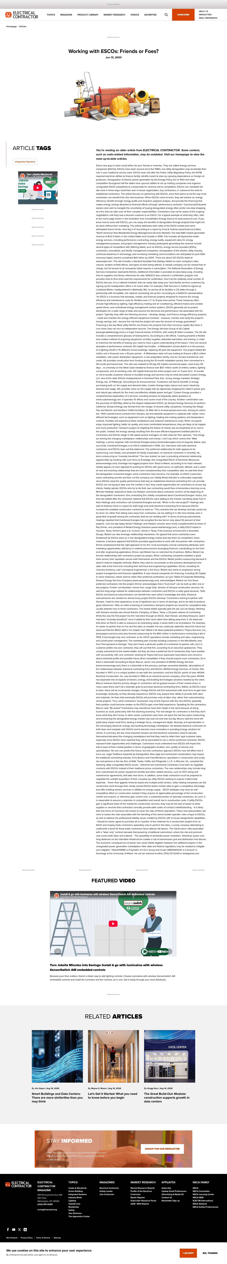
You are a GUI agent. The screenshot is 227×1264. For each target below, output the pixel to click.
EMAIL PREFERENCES (208, 18)
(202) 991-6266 (45, 1204)
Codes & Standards (77, 1188)
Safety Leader (106, 1191)
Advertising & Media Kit (173, 1194)
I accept (188, 1253)
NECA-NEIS (198, 1197)
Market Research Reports (143, 1188)
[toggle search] (166, 14)
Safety (71, 1210)
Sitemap (57, 1238)
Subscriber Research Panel (143, 1200)
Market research (114, 14)
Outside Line (74, 1204)
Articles (23, 26)
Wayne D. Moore (99, 1088)
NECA (195, 1188)
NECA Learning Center (203, 1194)
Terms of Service (43, 1238)
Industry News (75, 1197)
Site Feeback (11, 1238)
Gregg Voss (153, 1088)
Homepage (11, 26)
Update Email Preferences (174, 1191)
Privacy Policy (27, 1238)
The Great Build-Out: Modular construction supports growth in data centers (167, 1097)
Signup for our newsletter (162, 1149)
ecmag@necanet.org (47, 1209)
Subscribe (183, 14)
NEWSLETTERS (205, 15)
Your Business (75, 1213)
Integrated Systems (25, 161)
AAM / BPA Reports (140, 1204)
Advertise (150, 14)
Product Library (87, 14)
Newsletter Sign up (171, 1200)
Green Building (75, 1191)
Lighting (72, 1200)
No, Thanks (210, 1253)
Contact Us (167, 1197)
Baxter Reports (138, 1197)
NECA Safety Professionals (205, 1207)
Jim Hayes (40, 1088)
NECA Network (200, 1204)
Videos (134, 14)
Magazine (66, 14)
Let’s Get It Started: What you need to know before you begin (112, 1096)
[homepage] (21, 14)
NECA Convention (201, 1191)
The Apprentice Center (79, 1216)
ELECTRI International (203, 1200)
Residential (73, 1207)
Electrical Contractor (109, 1188)
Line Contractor (107, 1194)
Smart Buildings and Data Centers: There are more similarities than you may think (57, 1097)
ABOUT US (203, 11)
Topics (51, 14)
